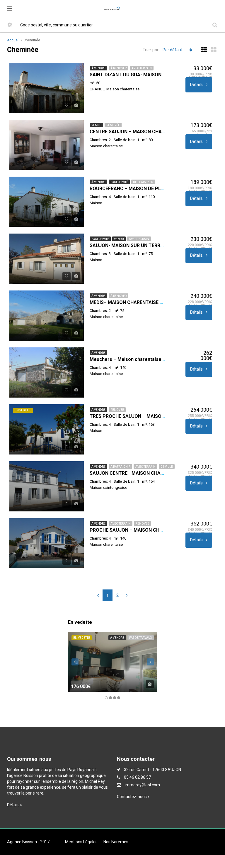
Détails (197, 84)
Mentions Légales (81, 841)
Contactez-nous (132, 796)
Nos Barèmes (115, 841)
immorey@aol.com (142, 785)
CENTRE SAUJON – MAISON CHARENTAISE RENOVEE (147, 131)
